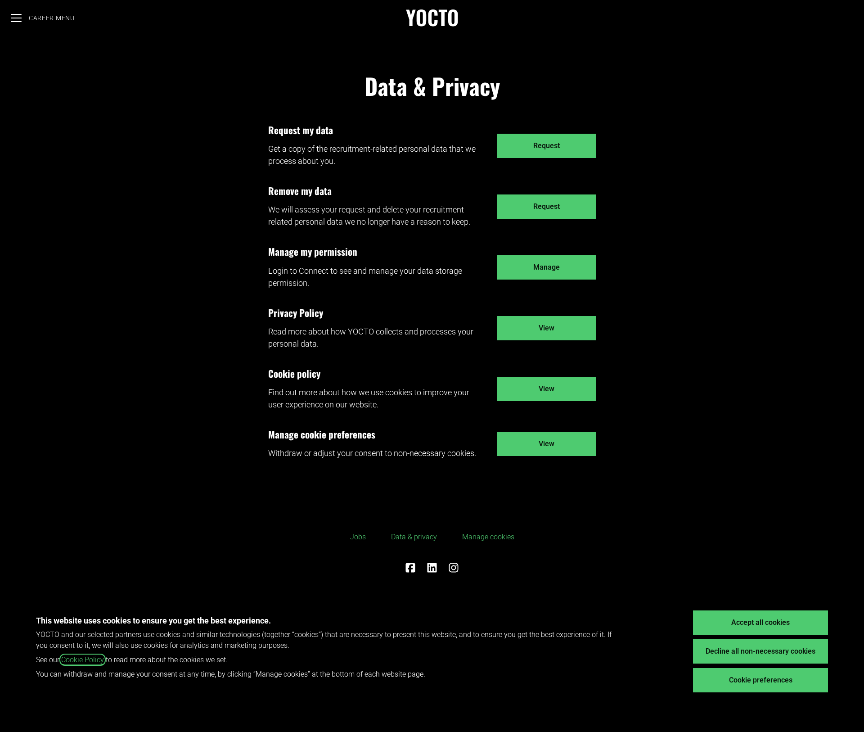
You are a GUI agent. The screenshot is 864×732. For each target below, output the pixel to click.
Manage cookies (488, 537)
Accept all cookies (760, 622)
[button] (546, 444)
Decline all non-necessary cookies (760, 651)
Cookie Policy (82, 659)
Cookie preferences (760, 680)
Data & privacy (414, 537)
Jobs (358, 537)
